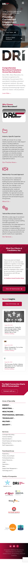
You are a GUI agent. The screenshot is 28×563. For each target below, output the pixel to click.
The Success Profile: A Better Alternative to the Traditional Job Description (14, 365)
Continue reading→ (10, 333)
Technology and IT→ (7, 470)
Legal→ (4, 462)
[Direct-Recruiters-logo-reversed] (5, 3)
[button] (1, 269)
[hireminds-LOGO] (10, 524)
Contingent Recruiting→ (8, 434)
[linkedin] (10, 546)
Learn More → (6, 93)
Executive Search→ (7, 439)
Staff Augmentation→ (8, 445)
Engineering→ (6, 454)
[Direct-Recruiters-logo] (5, 1)
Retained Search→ (7, 443)
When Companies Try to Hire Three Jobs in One (14, 348)
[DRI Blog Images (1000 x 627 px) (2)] (5, 358)
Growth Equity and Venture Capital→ (12, 441)
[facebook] (17, 546)
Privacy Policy (15, 553)
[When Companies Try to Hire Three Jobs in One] (5, 341)
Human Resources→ (7, 460)
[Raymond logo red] (14, 507)
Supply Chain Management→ (10, 468)
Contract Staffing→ (7, 436)
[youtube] (14, 546)
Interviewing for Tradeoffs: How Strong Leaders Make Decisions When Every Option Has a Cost (13, 330)
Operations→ (5, 464)
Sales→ (4, 466)
